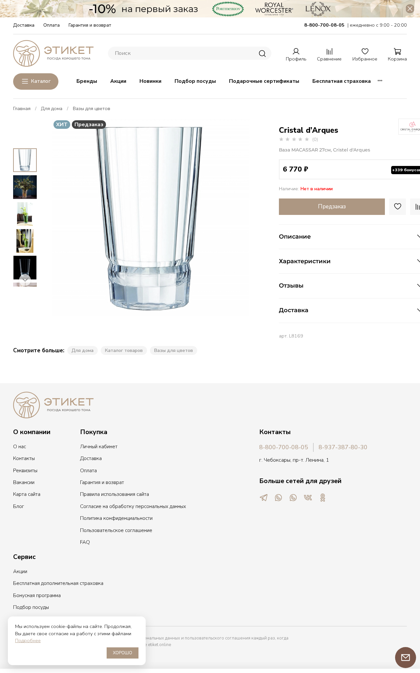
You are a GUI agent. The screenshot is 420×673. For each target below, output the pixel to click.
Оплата (51, 25)
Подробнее (28, 640)
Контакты (24, 458)
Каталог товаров (124, 350)
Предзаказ (332, 206)
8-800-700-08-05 (283, 447)
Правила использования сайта (114, 494)
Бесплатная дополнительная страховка (58, 583)
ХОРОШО (122, 653)
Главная (22, 108)
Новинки (150, 81)
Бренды (86, 81)
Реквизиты (25, 470)
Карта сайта (26, 494)
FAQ (85, 542)
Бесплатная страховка (341, 81)
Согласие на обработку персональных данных (133, 506)
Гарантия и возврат (90, 25)
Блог (18, 506)
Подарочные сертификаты (264, 81)
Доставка (23, 25)
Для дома (51, 108)
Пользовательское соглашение (116, 530)
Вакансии (23, 482)
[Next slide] (237, 217)
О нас (19, 446)
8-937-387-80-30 (343, 447)
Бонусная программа (37, 595)
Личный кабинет (98, 446)
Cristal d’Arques (308, 130)
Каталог (41, 81)
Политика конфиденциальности (116, 518)
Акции (118, 81)
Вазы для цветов (91, 108)
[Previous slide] (64, 217)
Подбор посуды (195, 81)
